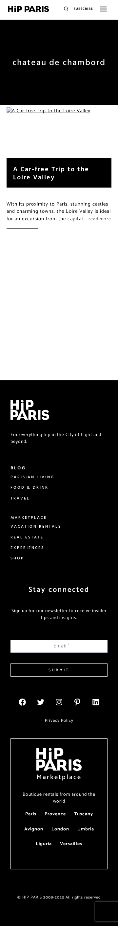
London (60, 829)
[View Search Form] (66, 9)
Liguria (44, 844)
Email (61, 646)
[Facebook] (22, 702)
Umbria (85, 829)
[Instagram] (59, 702)
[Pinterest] (77, 702)
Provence (55, 814)
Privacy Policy (59, 720)
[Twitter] (40, 702)
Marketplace (59, 777)
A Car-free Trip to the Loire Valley (51, 173)
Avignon (33, 829)
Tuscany (83, 814)
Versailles (71, 844)
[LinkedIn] (95, 702)
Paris (30, 814)
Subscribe (83, 8)
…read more (98, 219)
